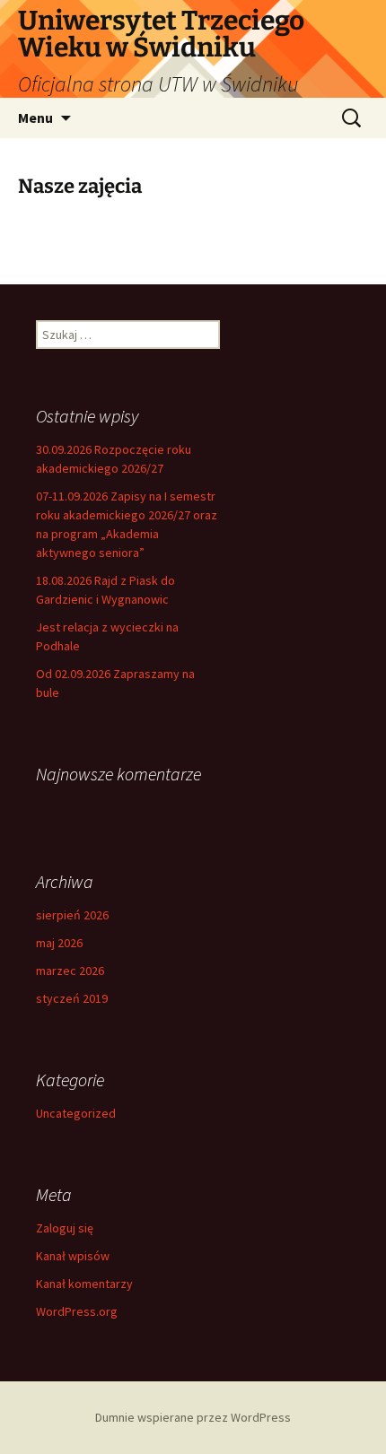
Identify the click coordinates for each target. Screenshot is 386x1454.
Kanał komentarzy (84, 1284)
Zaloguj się (64, 1228)
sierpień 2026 (72, 915)
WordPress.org (77, 1311)
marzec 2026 (70, 970)
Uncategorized (76, 1113)
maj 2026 (59, 943)
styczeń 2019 (72, 998)
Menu (35, 117)
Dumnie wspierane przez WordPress (193, 1417)
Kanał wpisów (73, 1256)
